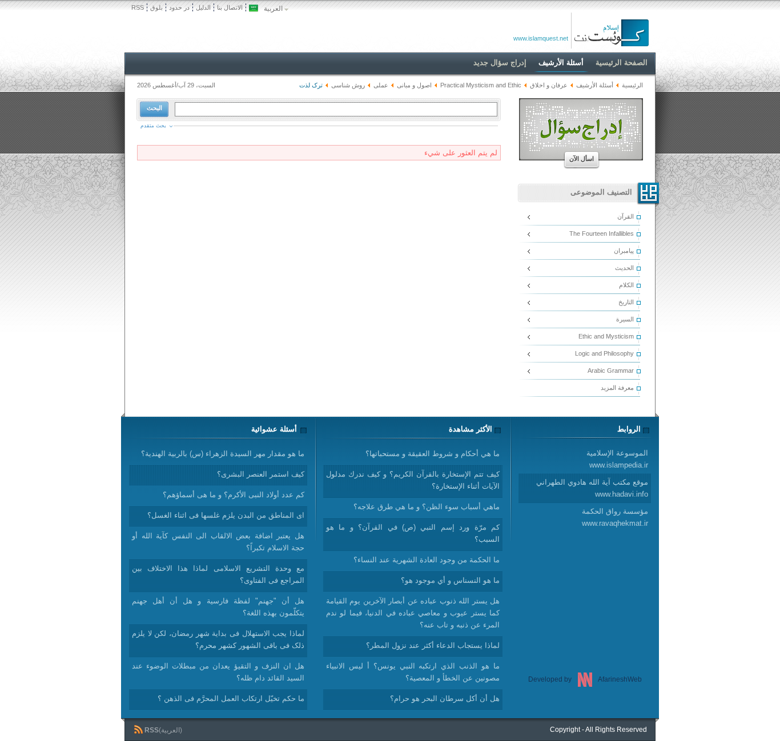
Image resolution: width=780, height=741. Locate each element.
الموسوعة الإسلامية (617, 459)
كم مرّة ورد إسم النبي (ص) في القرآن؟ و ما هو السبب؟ (413, 533)
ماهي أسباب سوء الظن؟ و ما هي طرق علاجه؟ (426, 506)
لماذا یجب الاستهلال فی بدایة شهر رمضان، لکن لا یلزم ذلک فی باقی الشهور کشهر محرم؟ (218, 639)
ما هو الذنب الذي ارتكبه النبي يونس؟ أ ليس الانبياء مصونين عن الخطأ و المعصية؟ (413, 672)
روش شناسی (348, 85)
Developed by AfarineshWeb (585, 679)
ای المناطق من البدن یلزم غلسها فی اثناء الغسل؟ (225, 515)
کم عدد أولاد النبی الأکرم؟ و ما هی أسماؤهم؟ (233, 494)
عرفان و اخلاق (548, 85)
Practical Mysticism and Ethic (480, 85)
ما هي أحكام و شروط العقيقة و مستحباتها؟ (432, 453)
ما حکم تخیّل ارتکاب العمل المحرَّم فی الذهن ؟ (231, 698)
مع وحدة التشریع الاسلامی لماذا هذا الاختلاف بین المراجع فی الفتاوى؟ (218, 574)
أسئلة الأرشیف (594, 85)
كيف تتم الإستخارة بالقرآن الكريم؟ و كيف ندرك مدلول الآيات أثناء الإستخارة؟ (413, 480)
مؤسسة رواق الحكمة (615, 517)
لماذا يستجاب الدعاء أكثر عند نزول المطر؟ (433, 645)
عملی (380, 85)
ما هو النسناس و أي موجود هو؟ (450, 580)
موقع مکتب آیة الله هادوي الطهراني (592, 488)
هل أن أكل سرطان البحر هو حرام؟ (445, 698)
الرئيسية (632, 85)
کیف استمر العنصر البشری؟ (260, 474)
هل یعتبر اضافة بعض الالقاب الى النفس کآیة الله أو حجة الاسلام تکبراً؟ (218, 541)
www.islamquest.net (540, 38)
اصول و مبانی (414, 85)
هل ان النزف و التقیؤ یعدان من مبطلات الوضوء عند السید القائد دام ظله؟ (218, 672)
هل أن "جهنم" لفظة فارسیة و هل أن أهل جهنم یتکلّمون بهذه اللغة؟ (218, 607)
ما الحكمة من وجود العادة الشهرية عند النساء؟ (426, 559)
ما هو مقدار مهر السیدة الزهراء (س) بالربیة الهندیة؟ (222, 453)
